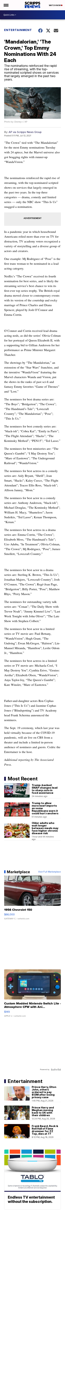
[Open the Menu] (6, 5)
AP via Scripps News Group (25, 132)
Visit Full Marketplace (49, 872)
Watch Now (55, 5)
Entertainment (18, 30)
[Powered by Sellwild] (56, 1069)
